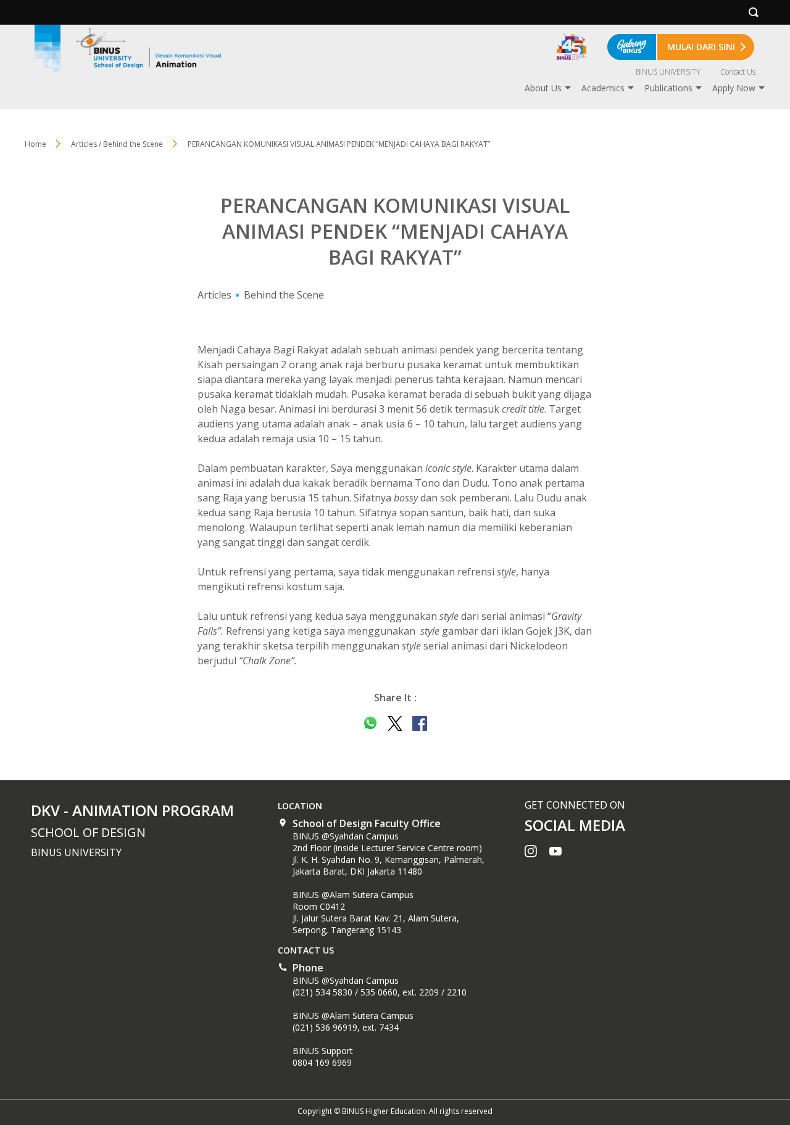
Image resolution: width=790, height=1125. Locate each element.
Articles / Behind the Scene (117, 144)
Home (35, 144)
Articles (214, 295)
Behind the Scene (284, 295)
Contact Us (737, 72)
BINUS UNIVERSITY (668, 72)
